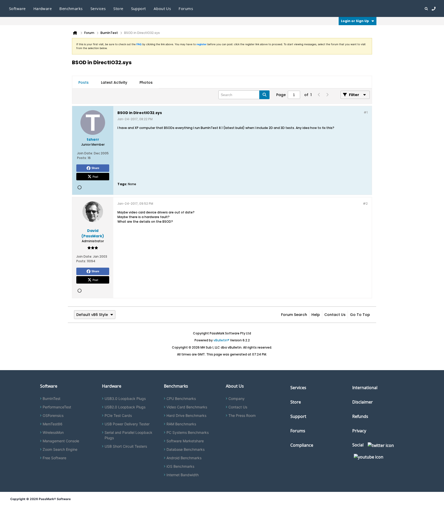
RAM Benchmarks (181, 424)
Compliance (301, 445)
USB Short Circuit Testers (126, 446)
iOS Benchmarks (180, 466)
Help (315, 314)
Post (95, 176)
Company (236, 398)
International (364, 387)
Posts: (82, 158)
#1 (366, 112)
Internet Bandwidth (182, 475)
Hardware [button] (42, 8)
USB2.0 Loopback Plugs (125, 407)
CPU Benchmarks (181, 398)
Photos (146, 82)
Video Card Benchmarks (186, 407)
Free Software (54, 458)
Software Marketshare (185, 441)
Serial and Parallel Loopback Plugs (128, 435)
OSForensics (53, 415)
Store (295, 402)
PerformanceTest (57, 407)
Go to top (360, 314)
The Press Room (242, 415)
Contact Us (335, 314)
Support (138, 8)
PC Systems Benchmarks (187, 432)
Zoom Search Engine (60, 449)
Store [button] (118, 8)
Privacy (359, 431)
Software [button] (17, 8)
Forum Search (294, 314)
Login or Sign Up (355, 21)
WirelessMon (53, 432)
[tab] (83, 82)
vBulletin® (221, 340)
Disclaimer (362, 402)
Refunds (360, 416)
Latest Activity (114, 82)
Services (298, 387)
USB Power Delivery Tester (127, 424)
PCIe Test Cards (118, 415)
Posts (83, 82)
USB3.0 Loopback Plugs (125, 398)
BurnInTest (51, 398)
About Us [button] (162, 8)
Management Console (61, 441)
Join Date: (85, 153)
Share (95, 168)
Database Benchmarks (185, 449)
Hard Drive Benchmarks (186, 415)
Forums (186, 8)
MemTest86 (52, 424)
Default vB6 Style (92, 314)
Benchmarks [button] (71, 8)
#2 (365, 203)
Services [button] (98, 8)
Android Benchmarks (183, 458)
